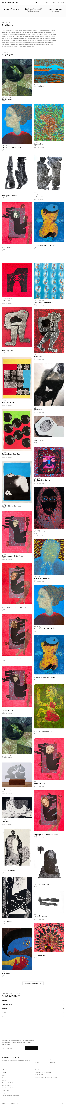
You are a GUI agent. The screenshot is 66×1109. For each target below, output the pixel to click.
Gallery (38, 2)
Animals (37, 1065)
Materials (33, 1008)
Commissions (33, 1021)
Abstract (52, 1062)
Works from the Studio (8, 1083)
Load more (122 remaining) (33, 983)
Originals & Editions (33, 1004)
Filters (7, 258)
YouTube (55, 1077)
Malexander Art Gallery (12, 2)
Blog (53, 2)
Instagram (37, 1077)
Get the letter (31, 1048)
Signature (33, 1013)
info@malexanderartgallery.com (43, 1072)
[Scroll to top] (62, 1103)
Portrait (37, 1062)
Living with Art (5, 1093)
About (46, 2)
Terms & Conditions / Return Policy (10, 1095)
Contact (61, 2)
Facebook (43, 1077)
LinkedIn (49, 1077)
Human (52, 1060)
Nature (36, 1060)
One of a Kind (5, 1090)
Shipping (33, 1017)
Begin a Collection (6, 1085)
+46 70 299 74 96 (39, 1074)
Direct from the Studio (7, 1088)
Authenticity (33, 1000)
